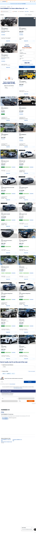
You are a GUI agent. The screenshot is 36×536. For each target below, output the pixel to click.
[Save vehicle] (16, 18)
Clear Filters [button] (27, 11)
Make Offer (8, 120)
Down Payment (22, 55)
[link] (3, 34)
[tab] (2, 412)
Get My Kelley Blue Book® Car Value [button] (27, 60)
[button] (31, 1)
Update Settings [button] (31, 64)
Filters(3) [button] (15, 11)
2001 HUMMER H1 (5, 417)
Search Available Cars (27, 66)
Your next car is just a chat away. (18, 3)
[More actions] (16, 41)
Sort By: (26, 14)
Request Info (8, 67)
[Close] (31, 527)
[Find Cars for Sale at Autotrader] (4, 1)
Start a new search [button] (32, 371)
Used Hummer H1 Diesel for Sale (6, 441)
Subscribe (29, 381)
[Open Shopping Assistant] (35, 529)
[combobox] (6, 11)
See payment (3, 32)
